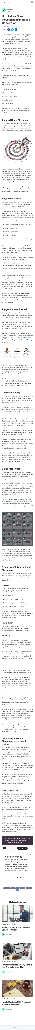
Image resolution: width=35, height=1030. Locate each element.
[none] (32, 2)
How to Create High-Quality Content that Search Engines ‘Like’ (17, 965)
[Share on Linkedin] (16, 29)
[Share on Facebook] (8, 29)
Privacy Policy (17, 1028)
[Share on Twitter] (12, 29)
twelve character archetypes (16, 501)
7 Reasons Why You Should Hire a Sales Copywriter (16, 928)
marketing (16, 887)
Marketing (6, 27)
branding (22, 887)
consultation (6, 825)
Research (13, 27)
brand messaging (7, 887)
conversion (29, 887)
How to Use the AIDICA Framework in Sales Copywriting (16, 1003)
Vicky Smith (10, 11)
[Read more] (17, 913)
